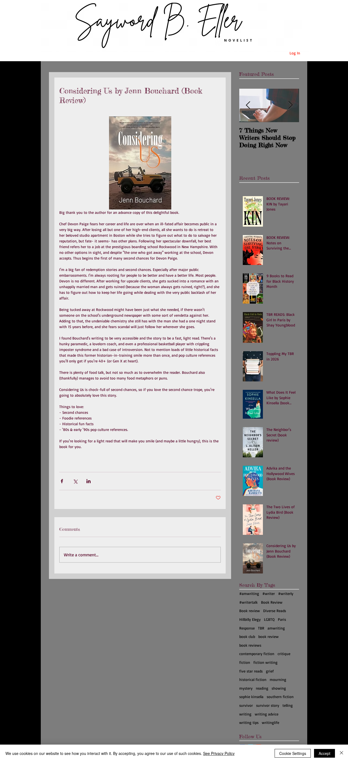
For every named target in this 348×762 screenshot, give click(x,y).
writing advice (266, 714)
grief (270, 671)
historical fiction (252, 679)
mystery (246, 688)
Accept (324, 753)
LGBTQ (269, 619)
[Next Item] (290, 105)
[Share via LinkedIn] (88, 481)
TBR (261, 628)
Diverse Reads (274, 610)
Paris (282, 619)
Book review (249, 610)
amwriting (276, 628)
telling (287, 705)
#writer (268, 593)
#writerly (285, 593)
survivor (246, 705)
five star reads (251, 671)
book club (247, 636)
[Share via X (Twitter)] (75, 481)
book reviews (250, 645)
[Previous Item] (248, 105)
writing (245, 714)
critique (284, 653)
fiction (244, 662)
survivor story (267, 705)
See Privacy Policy (219, 753)
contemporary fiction (256, 653)
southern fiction (280, 696)
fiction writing (265, 662)
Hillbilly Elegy (250, 619)
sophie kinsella (251, 696)
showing (279, 688)
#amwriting (249, 593)
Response (247, 628)
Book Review (271, 602)
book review (268, 636)
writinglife (270, 722)
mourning (278, 679)
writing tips (249, 722)
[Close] (341, 753)
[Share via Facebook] (61, 481)
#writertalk (248, 602)
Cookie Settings (292, 753)
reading (262, 688)
